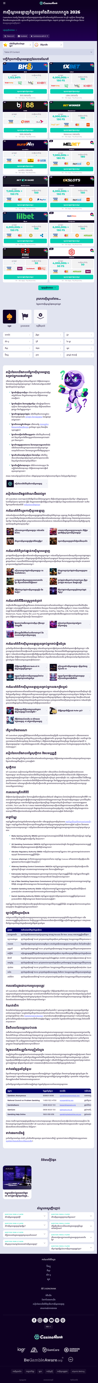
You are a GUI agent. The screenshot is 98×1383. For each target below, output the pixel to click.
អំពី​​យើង (49, 1295)
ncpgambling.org (66, 1100)
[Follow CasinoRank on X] (45, 1320)
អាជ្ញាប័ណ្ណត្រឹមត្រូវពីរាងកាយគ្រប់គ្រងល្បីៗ (78, 822)
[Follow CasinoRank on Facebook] (34, 1320)
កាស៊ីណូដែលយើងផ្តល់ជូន (32, 505)
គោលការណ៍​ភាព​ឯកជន (48, 1308)
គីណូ (48, 1270)
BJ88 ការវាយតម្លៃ (25, 134)
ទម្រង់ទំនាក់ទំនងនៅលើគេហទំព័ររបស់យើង (19, 1141)
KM (47, 1326)
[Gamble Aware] (43, 1359)
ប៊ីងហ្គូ (48, 1266)
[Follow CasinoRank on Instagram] (40, 1320)
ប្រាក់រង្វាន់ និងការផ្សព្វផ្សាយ (33, 417)
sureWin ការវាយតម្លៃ (25, 170)
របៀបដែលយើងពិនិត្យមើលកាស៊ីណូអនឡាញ (48, 1304)
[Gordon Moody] (72, 1350)
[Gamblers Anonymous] (34, 1350)
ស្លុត (48, 1279)
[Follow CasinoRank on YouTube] (51, 1320)
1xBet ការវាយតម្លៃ (72, 95)
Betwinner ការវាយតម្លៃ (72, 134)
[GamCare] (51, 1350)
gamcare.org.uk (66, 1110)
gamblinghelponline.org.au (70, 1114)
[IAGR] (21, 1350)
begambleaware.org (68, 1105)
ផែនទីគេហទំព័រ (74, 1380)
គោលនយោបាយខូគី (48, 1380)
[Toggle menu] (4, 3)
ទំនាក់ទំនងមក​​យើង (48, 1299)
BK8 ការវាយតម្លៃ (25, 95)
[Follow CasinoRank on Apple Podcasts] (62, 1320)
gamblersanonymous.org (69, 1096)
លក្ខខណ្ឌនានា (22, 1380)
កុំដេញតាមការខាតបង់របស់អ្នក (33, 1016)
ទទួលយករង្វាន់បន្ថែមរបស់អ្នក (25, 91)
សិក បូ (48, 1274)
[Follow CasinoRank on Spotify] (57, 1320)
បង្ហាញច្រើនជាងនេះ (47, 288)
